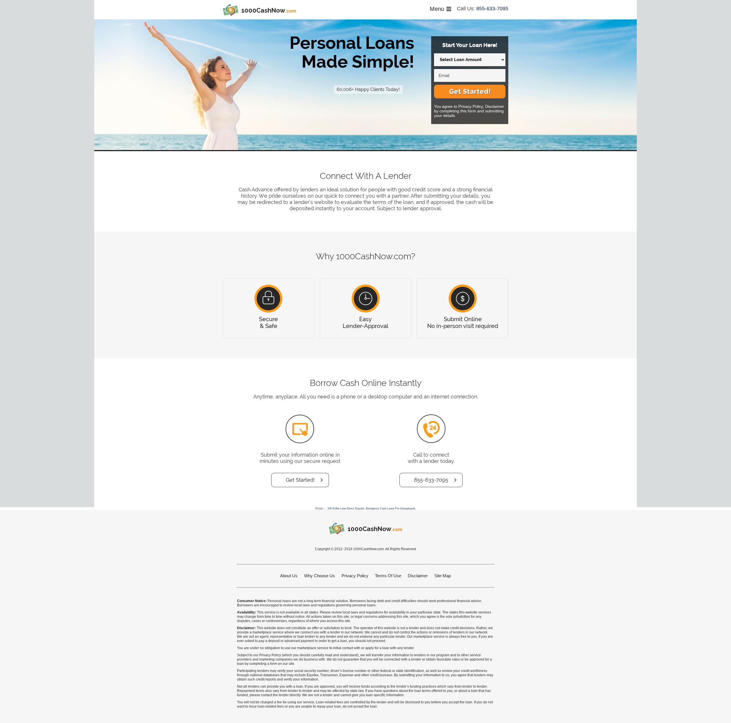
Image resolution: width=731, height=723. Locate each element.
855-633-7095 (492, 8)
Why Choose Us (319, 575)
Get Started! (470, 91)
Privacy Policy (355, 575)
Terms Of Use (388, 575)
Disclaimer (418, 575)
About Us (289, 575)
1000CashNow (268, 10)
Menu (437, 9)
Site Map (442, 575)
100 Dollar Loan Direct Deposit (346, 508)
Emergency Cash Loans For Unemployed (390, 508)
